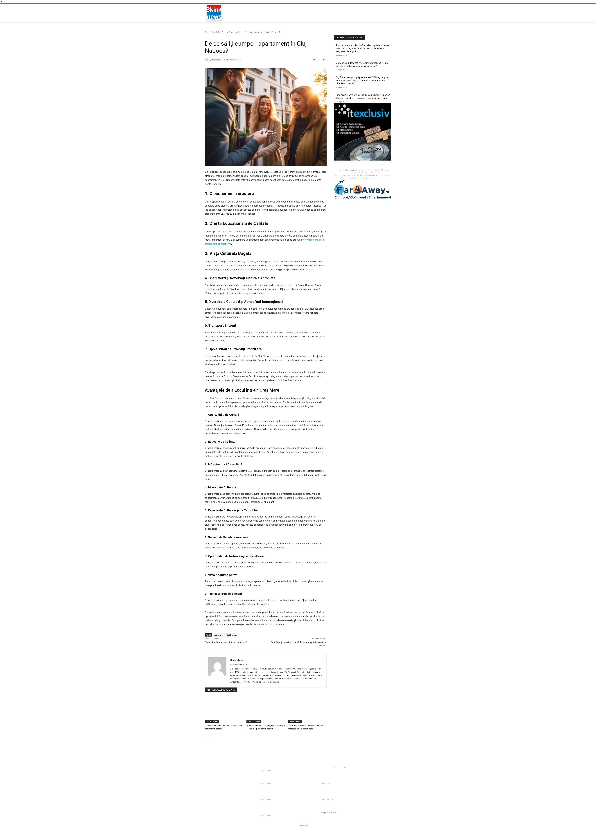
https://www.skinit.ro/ (238, 664)
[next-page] (208, 735)
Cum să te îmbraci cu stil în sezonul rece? (226, 642)
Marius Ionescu (218, 60)
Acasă (207, 32)
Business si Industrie (323, 767)
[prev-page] (206, 735)
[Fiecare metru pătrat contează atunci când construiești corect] (224, 709)
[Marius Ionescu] (207, 59)
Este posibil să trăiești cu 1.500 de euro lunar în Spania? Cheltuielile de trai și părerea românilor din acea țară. (277, 808)
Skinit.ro (304, 825)
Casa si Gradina (229, 32)
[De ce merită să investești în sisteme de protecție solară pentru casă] (307, 709)
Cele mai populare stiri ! (349, 37)
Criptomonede (383, 175)
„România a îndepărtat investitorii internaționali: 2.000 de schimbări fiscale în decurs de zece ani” (277, 778)
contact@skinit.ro (201, 780)
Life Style (216, 32)
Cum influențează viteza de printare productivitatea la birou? (340, 762)
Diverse (254, 770)
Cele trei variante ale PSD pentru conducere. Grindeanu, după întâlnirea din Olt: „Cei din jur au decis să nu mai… (338, 792)
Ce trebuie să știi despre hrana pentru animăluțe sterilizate (339, 807)
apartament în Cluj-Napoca (225, 635)
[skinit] (214, 13)
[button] (368, 12)
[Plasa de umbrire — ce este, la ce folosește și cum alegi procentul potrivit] (265, 709)
